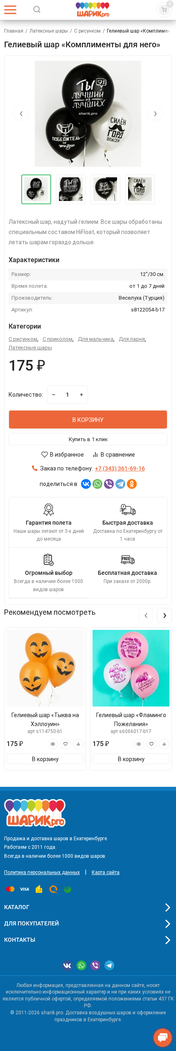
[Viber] (109, 484)
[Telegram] (120, 484)
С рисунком (87, 31)
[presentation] (21, 113)
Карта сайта (106, 872)
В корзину (45, 759)
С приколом (57, 339)
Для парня (132, 339)
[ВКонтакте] (86, 484)
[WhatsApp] (97, 484)
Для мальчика (95, 339)
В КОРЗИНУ (88, 420)
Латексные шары (48, 31)
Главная (13, 31)
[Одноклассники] (132, 484)
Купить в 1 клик (88, 439)
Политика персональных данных (42, 872)
